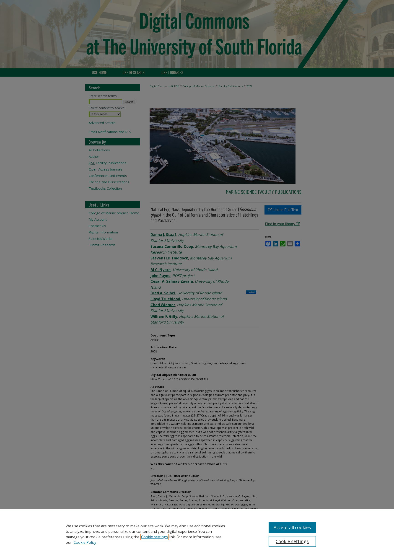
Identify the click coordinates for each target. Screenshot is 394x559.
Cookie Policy (85, 542)
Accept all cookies (292, 527)
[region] (197, 534)
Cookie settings (154, 536)
